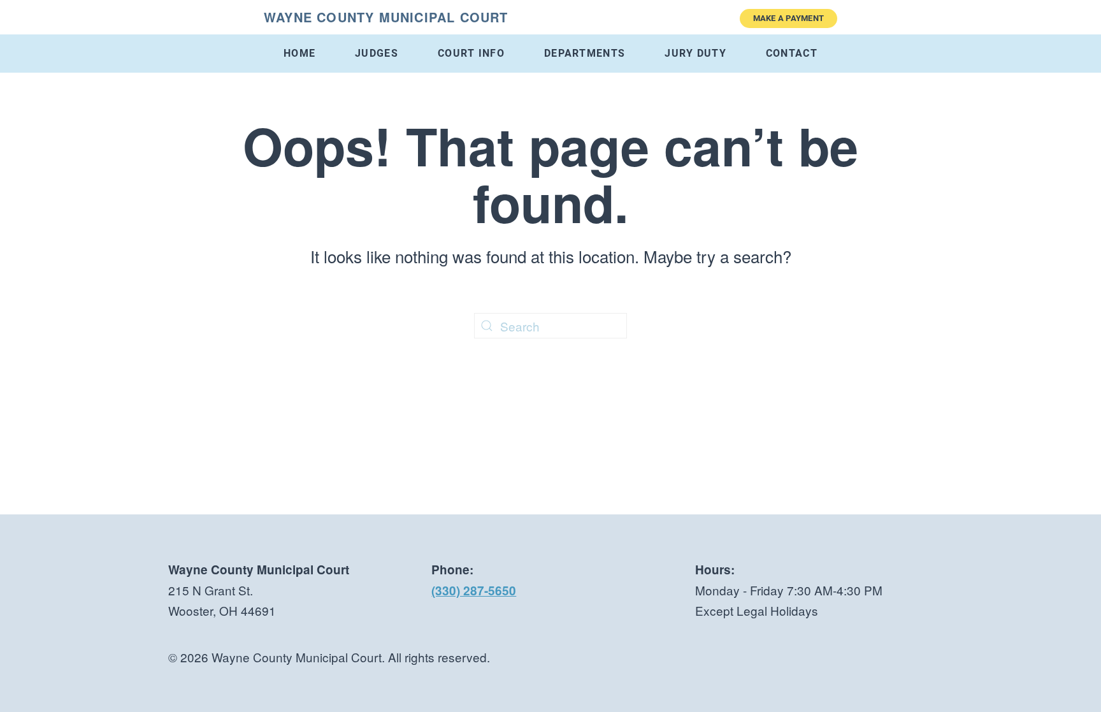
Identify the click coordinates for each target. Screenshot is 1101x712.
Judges (376, 53)
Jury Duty (695, 53)
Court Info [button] (471, 53)
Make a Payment (788, 18)
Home (299, 53)
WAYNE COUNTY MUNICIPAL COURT (386, 17)
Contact (791, 53)
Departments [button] (584, 53)
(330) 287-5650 (473, 590)
